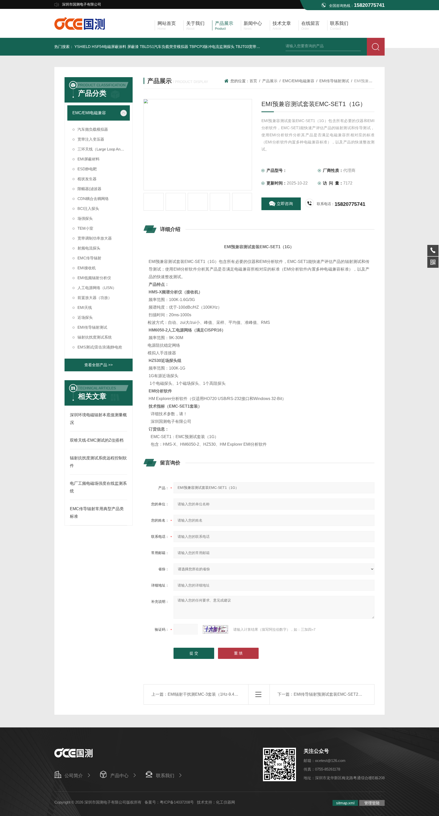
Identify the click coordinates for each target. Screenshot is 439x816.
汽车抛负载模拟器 (92, 129)
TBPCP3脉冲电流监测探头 (211, 46)
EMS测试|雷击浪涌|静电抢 (99, 347)
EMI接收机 (86, 268)
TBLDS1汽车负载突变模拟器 (164, 46)
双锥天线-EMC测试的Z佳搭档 (96, 440)
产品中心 (119, 775)
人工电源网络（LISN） (96, 288)
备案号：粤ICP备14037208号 (169, 802)
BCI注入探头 (88, 208)
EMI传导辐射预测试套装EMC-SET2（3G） (333, 694)
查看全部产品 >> (98, 365)
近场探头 (85, 317)
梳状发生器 (87, 179)
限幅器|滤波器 (89, 189)
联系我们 (165, 775)
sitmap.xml (345, 803)
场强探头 (85, 218)
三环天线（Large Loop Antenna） (103, 149)
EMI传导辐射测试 (92, 327)
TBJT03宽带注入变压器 (255, 46)
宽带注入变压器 (90, 139)
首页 (253, 81)
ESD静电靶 (87, 169)
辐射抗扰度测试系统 (94, 337)
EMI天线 (84, 307)
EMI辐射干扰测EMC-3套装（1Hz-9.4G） (204, 694)
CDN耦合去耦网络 (93, 198)
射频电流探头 (88, 248)
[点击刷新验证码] (215, 629)
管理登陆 (372, 803)
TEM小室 (85, 228)
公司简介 (74, 775)
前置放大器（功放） (94, 297)
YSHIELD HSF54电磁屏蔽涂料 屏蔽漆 (106, 46)
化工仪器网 (225, 802)
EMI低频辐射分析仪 (94, 278)
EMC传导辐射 (89, 258)
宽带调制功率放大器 (94, 238)
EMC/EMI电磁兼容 (89, 113)
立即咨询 (285, 204)
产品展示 (269, 81)
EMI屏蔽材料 (88, 159)
